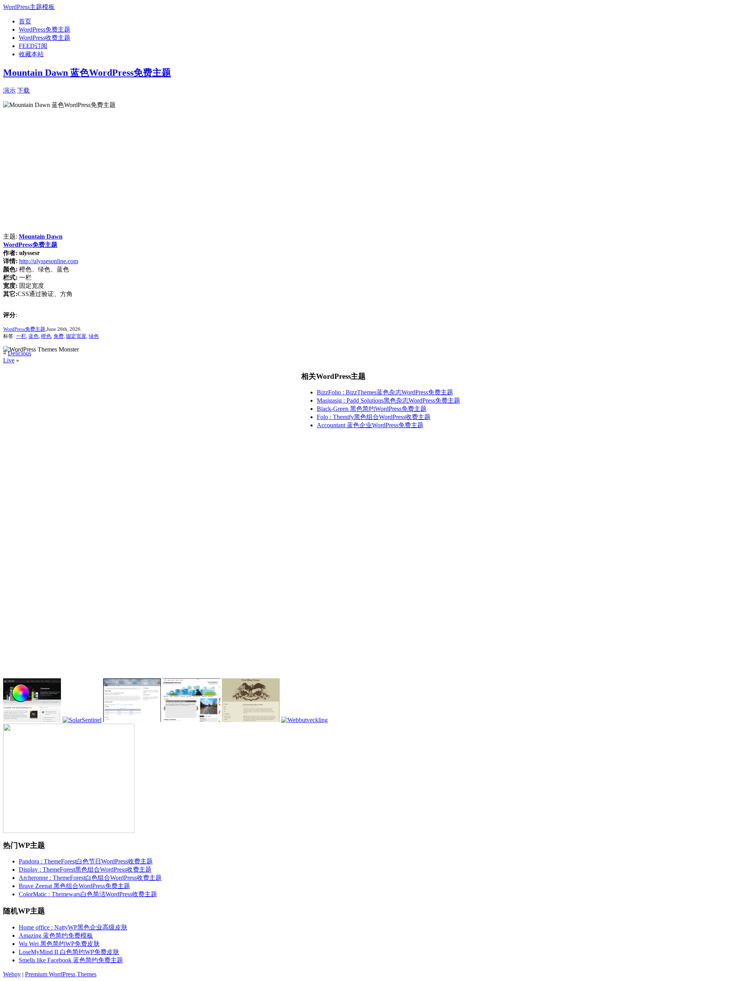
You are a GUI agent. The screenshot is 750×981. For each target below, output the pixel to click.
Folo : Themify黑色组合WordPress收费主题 (373, 417)
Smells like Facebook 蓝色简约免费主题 (71, 960)
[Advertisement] (121, 90)
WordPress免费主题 (44, 29)
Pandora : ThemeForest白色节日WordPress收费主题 (86, 861)
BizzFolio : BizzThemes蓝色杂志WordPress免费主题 (385, 392)
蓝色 (34, 336)
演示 (9, 90)
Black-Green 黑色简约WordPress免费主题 (372, 408)
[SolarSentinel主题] (82, 720)
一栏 (21, 336)
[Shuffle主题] (32, 720)
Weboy (12, 974)
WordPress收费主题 (44, 37)
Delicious (19, 353)
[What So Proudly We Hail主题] (251, 720)
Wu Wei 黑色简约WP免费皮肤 (59, 943)
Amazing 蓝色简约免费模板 (56, 935)
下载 (23, 90)
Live (8, 360)
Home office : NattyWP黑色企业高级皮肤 (73, 927)
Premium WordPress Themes (60, 974)
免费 (59, 336)
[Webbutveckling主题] (304, 720)
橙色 (46, 336)
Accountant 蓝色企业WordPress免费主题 (370, 425)
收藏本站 (31, 54)
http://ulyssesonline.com (48, 261)
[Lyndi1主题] (132, 720)
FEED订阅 (33, 46)
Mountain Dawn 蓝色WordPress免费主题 (87, 73)
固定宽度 (76, 336)
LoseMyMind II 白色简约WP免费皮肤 (69, 952)
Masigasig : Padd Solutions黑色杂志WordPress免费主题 (388, 400)
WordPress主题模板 (29, 7)
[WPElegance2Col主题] (191, 720)
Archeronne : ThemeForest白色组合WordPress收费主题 (90, 877)
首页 (25, 21)
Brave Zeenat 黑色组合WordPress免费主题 (74, 886)
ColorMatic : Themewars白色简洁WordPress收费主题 (88, 894)
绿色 (94, 336)
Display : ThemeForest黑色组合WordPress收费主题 (85, 869)
